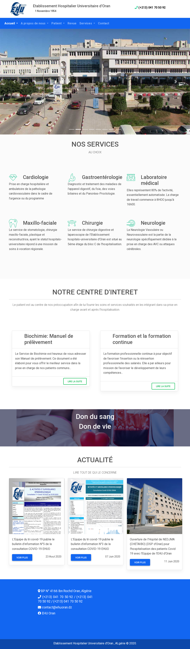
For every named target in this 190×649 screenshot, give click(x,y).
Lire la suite (75, 381)
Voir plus (22, 557)
